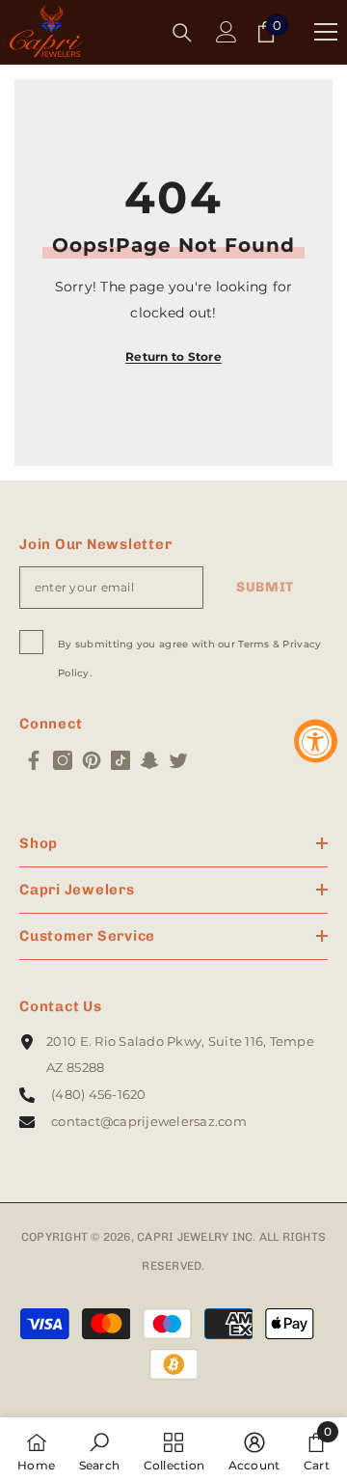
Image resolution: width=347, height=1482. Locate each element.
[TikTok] (120, 760)
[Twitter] (178, 760)
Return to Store (173, 356)
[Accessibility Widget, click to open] (315, 741)
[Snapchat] (149, 760)
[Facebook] (33, 760)
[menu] (325, 31)
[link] (99, 1449)
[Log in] (226, 31)
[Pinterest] (91, 760)
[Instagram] (62, 760)
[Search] (182, 32)
